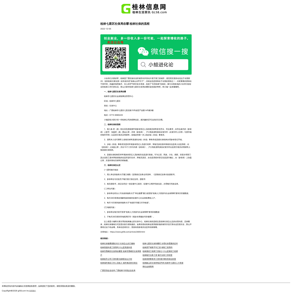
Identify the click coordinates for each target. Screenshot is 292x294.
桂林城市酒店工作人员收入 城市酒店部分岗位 (118, 263)
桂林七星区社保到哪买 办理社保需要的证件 (160, 243)
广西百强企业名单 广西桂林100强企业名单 (117, 270)
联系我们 (32, 291)
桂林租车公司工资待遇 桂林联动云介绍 (116, 259)
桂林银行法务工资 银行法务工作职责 (157, 255)
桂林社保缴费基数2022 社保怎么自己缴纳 (117, 243)
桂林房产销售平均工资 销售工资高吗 (157, 247)
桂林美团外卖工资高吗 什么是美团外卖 (116, 247)
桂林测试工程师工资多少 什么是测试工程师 (160, 251)
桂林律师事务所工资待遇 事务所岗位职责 (159, 259)
